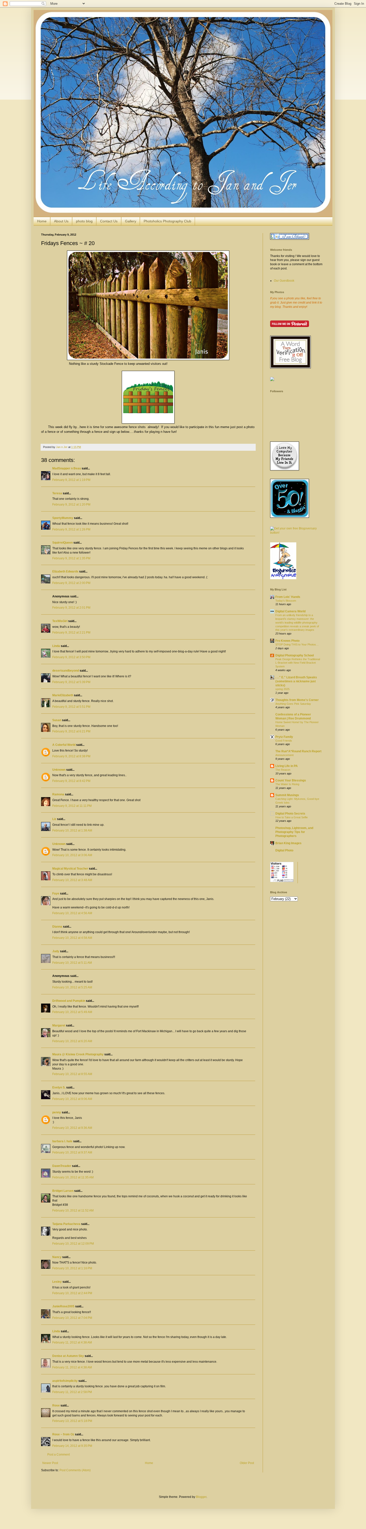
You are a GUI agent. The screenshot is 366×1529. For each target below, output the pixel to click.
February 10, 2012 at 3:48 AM (72, 880)
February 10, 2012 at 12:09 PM (73, 1243)
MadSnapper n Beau (66, 468)
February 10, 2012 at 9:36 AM (72, 1128)
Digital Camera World (290, 611)
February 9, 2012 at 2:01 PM (71, 607)
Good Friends (283, 740)
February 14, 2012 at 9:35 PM (72, 1446)
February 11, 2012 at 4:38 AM (72, 1342)
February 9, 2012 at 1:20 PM (71, 504)
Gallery (130, 221)
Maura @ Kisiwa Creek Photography (78, 1054)
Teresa (57, 493)
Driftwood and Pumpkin (68, 1001)
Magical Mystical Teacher (70, 868)
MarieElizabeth (62, 695)
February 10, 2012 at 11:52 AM (73, 1210)
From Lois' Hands (287, 597)
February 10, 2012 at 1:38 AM (72, 830)
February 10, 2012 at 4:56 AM (72, 913)
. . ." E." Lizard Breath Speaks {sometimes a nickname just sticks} (296, 681)
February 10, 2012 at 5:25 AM (72, 987)
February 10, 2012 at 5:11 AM (72, 962)
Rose (56, 1405)
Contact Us (109, 221)
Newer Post (50, 1463)
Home (42, 221)
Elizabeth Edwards (65, 571)
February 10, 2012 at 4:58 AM (72, 938)
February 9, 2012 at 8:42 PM (71, 781)
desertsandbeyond (65, 670)
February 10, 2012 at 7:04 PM (72, 1318)
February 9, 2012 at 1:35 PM (71, 558)
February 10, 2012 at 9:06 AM (72, 1099)
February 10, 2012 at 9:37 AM (72, 1152)
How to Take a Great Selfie (291, 817)
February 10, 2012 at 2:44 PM (72, 1293)
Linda (56, 646)
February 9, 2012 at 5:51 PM (71, 706)
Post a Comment (58, 1454)
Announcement (284, 755)
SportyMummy (62, 518)
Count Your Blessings (290, 780)
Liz (54, 819)
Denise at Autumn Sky (68, 1356)
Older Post (247, 1463)
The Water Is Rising (287, 784)
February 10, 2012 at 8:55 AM (72, 1074)
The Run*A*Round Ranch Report (298, 751)
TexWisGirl (59, 621)
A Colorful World (63, 745)
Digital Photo (284, 850)
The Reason (282, 769)
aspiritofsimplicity (65, 1381)
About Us (61, 221)
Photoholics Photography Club (167, 221)
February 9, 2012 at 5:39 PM (71, 682)
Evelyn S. (58, 1087)
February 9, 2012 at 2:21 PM (71, 632)
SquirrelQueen (62, 542)
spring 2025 (282, 689)
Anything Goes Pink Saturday (293, 703)
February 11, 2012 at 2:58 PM (72, 1392)
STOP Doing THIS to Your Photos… (297, 644)
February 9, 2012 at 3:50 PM (71, 657)
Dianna (57, 926)
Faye (55, 893)
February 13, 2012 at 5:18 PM (72, 1421)
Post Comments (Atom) (75, 1470)
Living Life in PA (286, 766)
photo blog (84, 221)
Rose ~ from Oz (63, 1434)
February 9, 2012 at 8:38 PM (71, 756)
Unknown (58, 769)
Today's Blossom (285, 600)
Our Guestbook (284, 280)
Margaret (58, 1025)
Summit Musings (287, 795)
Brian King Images (288, 843)
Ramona (58, 794)
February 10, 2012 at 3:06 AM (72, 855)
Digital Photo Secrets (290, 813)
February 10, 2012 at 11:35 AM (73, 1177)
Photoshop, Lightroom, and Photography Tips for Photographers (294, 832)
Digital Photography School (294, 655)
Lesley (57, 1281)
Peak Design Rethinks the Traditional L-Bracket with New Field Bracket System (297, 663)
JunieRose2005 (63, 1306)
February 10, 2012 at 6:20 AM (72, 1041)
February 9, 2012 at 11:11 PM (72, 806)
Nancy (56, 1257)
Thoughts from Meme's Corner (297, 700)
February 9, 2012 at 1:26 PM (71, 529)
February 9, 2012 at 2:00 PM (71, 583)
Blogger (201, 1497)
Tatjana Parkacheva (66, 1224)
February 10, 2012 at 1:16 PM (72, 1268)
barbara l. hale (62, 1141)
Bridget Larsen (62, 1191)
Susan (56, 720)
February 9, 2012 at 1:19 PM (71, 480)
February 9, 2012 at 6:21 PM (71, 731)
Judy (55, 951)
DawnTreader (61, 1166)
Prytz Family (284, 737)
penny (56, 1112)
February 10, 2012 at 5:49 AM (72, 1012)
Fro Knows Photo (287, 640)
